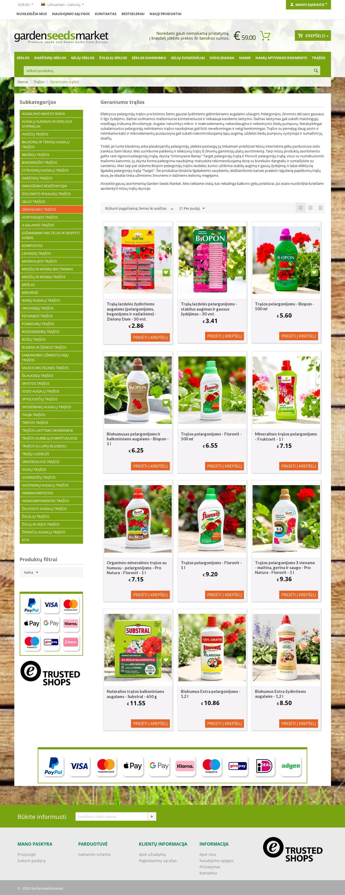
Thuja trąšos (33, 414)
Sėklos (23, 57)
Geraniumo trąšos (39, 209)
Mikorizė (30, 292)
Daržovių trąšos (37, 178)
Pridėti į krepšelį (150, 337)
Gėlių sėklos (82, 57)
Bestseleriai (133, 13)
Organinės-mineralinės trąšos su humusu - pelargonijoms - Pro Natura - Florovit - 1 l (137, 567)
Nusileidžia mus (31, 13)
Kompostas (32, 245)
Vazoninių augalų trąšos (45, 485)
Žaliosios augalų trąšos (44, 508)
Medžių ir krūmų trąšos (43, 276)
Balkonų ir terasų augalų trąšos (46, 144)
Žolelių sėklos (113, 57)
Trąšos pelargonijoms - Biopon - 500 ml (284, 306)
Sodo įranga (222, 57)
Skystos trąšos (36, 383)
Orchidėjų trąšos (38, 308)
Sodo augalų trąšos (40, 391)
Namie (245, 57)
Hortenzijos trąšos (40, 217)
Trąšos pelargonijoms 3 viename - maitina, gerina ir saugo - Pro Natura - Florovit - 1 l (285, 567)
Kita (25, 539)
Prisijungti (27, 854)
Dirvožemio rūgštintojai (44, 185)
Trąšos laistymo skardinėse (47, 430)
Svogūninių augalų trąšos (46, 406)
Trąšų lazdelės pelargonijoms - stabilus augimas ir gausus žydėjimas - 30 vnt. (209, 308)
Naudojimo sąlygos (71, 13)
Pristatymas (209, 866)
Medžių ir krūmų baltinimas (47, 269)
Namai (23, 81)
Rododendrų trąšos (40, 331)
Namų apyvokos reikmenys (281, 57)
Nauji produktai (165, 13)
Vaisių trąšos (34, 469)
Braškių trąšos (35, 154)
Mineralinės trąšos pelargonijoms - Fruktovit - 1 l (286, 436)
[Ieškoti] (316, 70)
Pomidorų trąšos (38, 323)
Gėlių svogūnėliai (188, 57)
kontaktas (105, 13)
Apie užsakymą (152, 854)
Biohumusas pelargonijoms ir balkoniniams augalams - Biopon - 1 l (138, 438)
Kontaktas (208, 873)
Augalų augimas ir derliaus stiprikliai (47, 124)
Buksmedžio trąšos (39, 162)
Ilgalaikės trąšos (38, 225)
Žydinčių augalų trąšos (43, 532)
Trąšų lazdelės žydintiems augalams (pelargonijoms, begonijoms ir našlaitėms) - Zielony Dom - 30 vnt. (131, 311)
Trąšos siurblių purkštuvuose (49, 438)
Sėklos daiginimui (149, 57)
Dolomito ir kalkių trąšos (46, 193)
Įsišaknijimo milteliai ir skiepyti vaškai (51, 235)
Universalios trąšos (40, 461)
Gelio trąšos (33, 201)
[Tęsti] (151, 816)
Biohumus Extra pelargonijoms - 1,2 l (210, 694)
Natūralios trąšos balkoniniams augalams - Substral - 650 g (135, 694)
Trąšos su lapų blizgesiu (44, 446)
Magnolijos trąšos (39, 261)
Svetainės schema (94, 854)
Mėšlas (28, 284)
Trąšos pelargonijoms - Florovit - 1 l (211, 565)
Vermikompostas (37, 493)
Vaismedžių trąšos (39, 477)
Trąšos (318, 57)
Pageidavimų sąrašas (158, 860)
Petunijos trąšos (37, 316)
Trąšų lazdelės (35, 453)
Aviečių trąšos (35, 134)
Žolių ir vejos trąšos (41, 524)
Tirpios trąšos (35, 422)
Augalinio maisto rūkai (43, 113)
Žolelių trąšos (35, 516)
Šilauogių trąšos (37, 375)
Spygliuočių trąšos (39, 399)
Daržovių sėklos (50, 57)
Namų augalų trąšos (41, 300)
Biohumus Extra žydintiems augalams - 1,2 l (280, 694)
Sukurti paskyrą (32, 860)
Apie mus (207, 854)
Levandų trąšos (36, 253)
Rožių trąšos (34, 339)
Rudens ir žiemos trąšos (44, 347)
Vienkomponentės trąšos (45, 500)
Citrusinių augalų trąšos (45, 170)
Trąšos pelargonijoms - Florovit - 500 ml (211, 436)
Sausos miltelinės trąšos (45, 367)
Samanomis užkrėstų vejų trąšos (45, 357)
